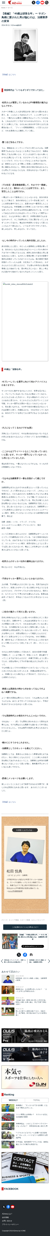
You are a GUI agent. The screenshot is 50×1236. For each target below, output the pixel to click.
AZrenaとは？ (7, 1214)
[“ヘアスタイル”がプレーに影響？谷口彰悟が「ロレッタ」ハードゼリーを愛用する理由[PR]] (8, 1135)
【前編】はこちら (9, 74)
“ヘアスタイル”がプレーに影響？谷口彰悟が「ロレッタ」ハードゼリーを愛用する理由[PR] (32, 1135)
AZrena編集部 (16, 25)
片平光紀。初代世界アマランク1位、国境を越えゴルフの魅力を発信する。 (32, 1143)
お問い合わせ (7, 1221)
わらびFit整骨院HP (15, 891)
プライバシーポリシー (10, 1224)
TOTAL (36, 1100)
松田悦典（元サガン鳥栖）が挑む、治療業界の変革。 (37, 961)
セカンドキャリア (38, 920)
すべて (10, 8)
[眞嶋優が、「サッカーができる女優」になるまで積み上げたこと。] (8, 1108)
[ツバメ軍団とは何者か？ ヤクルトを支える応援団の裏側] (8, 1117)
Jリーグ (4, 920)
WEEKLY (13, 1100)
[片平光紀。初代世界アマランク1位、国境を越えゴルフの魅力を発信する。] (8, 1144)
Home (3, 8)
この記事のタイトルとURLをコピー (25, 927)
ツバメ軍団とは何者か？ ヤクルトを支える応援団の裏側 (32, 1115)
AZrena (15, 2)
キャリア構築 (14, 920)
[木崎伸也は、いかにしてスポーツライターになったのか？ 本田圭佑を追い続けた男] (8, 1126)
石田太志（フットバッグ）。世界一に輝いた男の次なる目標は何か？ (15, 961)
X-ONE (23, 1231)
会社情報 (5, 1217)
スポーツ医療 (25, 920)
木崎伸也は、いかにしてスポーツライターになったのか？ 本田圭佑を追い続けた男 (32, 1125)
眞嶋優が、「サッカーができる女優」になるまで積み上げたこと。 (32, 1106)
